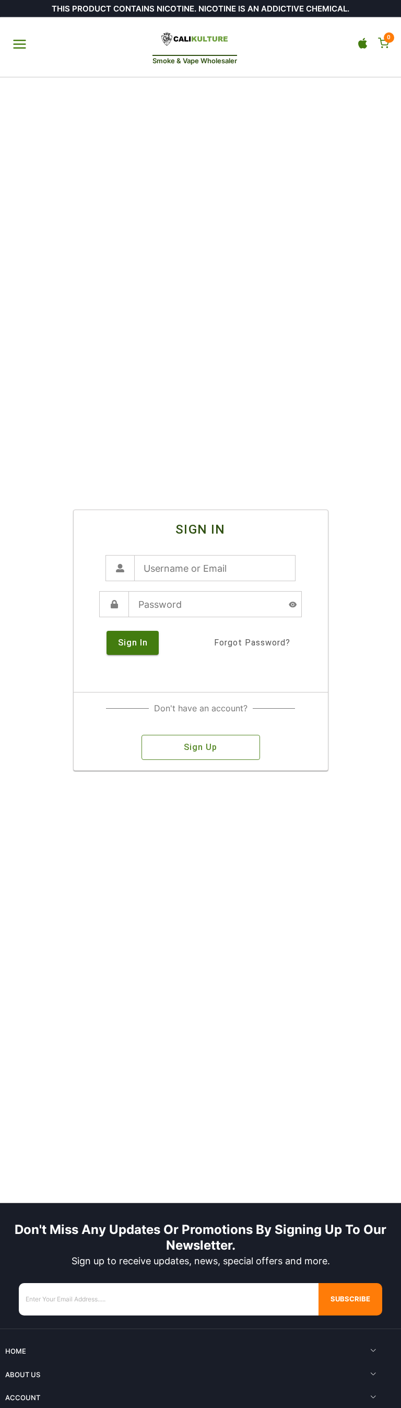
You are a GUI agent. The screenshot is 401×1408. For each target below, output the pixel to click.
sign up (200, 747)
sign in (133, 643)
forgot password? (252, 643)
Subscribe (350, 1299)
